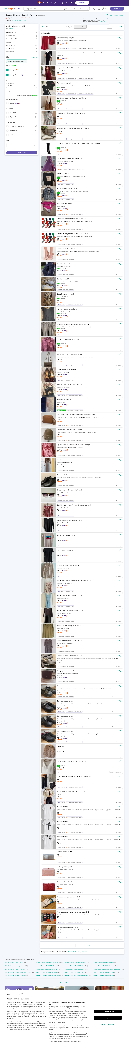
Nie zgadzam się (109, 1018)
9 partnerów (29, 1025)
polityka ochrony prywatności (72, 1041)
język (22, 993)
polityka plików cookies (55, 1041)
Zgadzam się (109, 1011)
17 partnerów (34, 1023)
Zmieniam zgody (107, 1024)
